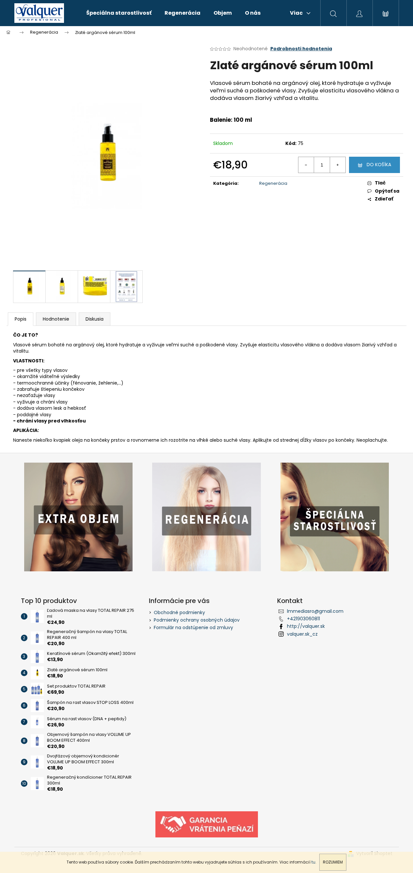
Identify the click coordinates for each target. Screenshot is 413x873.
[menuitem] (119, 13)
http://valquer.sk (306, 626)
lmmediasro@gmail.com (315, 611)
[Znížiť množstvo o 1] (306, 165)
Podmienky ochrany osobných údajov (197, 620)
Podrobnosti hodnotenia (301, 49)
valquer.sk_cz (302, 634)
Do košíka (379, 164)
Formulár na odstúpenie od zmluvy (193, 627)
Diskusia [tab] (94, 319)
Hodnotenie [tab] (56, 319)
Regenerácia (273, 183)
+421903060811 (303, 618)
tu (313, 862)
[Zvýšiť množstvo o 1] (337, 165)
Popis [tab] (20, 319)
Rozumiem (333, 862)
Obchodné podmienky (179, 612)
